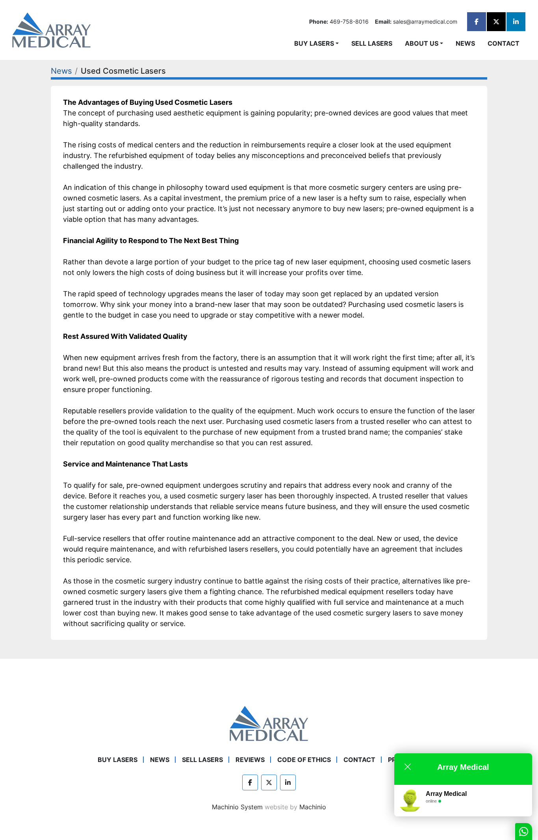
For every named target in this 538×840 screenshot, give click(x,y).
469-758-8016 (349, 21)
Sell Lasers (371, 43)
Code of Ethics (304, 760)
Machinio (312, 807)
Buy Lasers (314, 43)
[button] (316, 43)
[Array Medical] (269, 723)
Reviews (250, 760)
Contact (503, 43)
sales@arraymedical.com (425, 21)
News (465, 43)
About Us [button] (421, 43)
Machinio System (237, 807)
